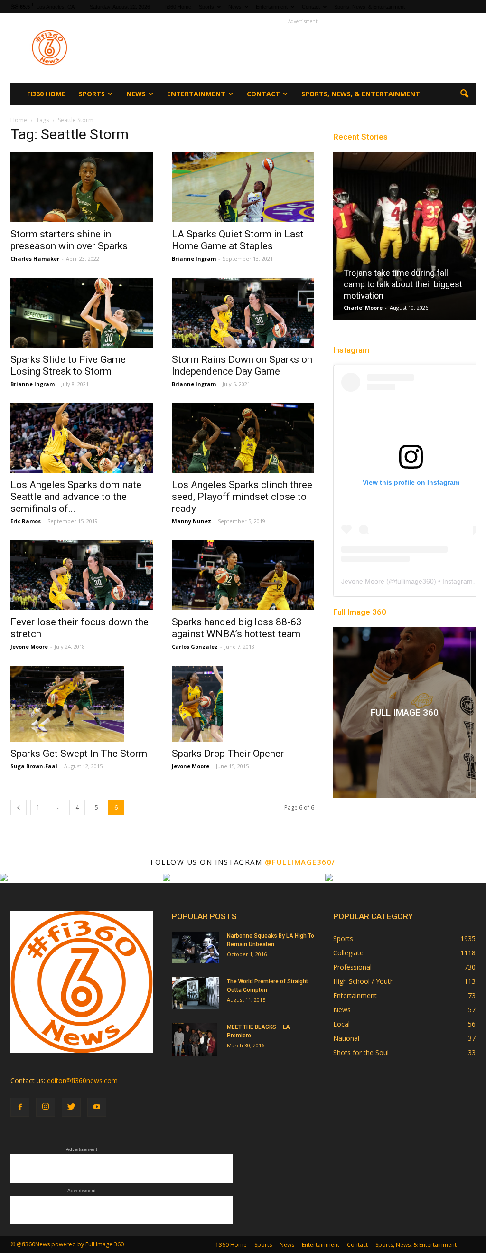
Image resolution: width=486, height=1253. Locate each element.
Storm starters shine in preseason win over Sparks (69, 240)
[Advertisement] (303, 48)
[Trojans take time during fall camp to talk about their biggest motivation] (404, 240)
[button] (464, 94)
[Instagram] (45, 1107)
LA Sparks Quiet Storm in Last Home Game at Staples (238, 240)
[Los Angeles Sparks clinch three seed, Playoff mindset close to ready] (243, 438)
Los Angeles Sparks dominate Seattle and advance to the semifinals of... (75, 496)
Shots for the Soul (361, 1052)
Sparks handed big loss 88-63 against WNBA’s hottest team (237, 628)
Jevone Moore (29, 646)
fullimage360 (414, 581)
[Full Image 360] (404, 712)
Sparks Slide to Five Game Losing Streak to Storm (68, 365)
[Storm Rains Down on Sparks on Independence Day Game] (243, 313)
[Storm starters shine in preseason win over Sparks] (81, 187)
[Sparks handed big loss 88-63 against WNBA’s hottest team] (243, 575)
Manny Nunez (191, 521)
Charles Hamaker (34, 258)
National (346, 1038)
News (235, 6)
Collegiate (348, 952)
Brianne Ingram (194, 258)
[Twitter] (71, 1107)
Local (341, 1023)
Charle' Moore (363, 307)
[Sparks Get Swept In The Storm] (81, 704)
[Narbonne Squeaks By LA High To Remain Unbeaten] (195, 947)
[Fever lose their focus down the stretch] (81, 575)
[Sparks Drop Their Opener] (243, 704)
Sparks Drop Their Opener (228, 753)
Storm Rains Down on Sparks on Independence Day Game (242, 365)
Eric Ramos (25, 521)
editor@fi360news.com (82, 1080)
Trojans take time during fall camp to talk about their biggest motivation (403, 284)
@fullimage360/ (300, 862)
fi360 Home (178, 6)
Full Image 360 (359, 612)
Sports (206, 6)
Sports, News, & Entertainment (369, 6)
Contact (311, 6)
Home (18, 120)
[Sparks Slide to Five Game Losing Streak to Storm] (81, 313)
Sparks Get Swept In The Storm (78, 753)
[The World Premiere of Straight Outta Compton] (195, 993)
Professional (352, 966)
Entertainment (272, 6)
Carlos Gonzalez (195, 646)
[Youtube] (96, 1107)
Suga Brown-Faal (33, 766)
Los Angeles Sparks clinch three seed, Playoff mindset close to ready (242, 496)
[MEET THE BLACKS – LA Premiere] (194, 1039)
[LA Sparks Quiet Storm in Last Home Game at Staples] (243, 187)
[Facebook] (19, 1107)
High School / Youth (363, 981)
